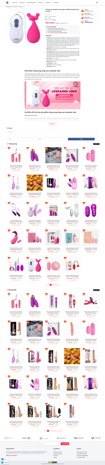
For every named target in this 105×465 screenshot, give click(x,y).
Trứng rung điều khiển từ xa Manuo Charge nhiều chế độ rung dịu (35, 167)
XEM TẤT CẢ (96, 143)
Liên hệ (55, 457)
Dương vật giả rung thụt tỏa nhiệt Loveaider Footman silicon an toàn (16, 340)
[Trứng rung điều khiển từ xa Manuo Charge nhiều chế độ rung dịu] (35, 155)
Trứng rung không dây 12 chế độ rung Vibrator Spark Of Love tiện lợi (72, 249)
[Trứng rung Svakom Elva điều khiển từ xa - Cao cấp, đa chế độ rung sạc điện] (53, 238)
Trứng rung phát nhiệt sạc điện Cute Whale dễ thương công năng (15, 249)
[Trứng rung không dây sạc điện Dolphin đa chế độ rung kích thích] (35, 183)
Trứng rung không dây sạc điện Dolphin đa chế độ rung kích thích (34, 194)
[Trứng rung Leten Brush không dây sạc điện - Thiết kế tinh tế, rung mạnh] (53, 183)
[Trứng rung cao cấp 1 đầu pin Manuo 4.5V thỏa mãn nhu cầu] (35, 238)
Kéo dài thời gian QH (31, 2)
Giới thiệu (56, 455)
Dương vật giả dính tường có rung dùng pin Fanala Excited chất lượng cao (72, 395)
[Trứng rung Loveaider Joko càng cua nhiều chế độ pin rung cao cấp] (35, 265)
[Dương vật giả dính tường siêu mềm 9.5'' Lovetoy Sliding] (91, 356)
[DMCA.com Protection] (52, 462)
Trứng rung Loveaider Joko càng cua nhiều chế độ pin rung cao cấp (34, 277)
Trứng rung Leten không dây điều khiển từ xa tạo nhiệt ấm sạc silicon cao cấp (35, 222)
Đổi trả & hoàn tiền (81, 457)
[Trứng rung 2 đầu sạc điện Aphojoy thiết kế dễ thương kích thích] (16, 210)
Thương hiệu (55, 2)
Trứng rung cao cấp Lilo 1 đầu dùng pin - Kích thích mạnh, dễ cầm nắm (53, 277)
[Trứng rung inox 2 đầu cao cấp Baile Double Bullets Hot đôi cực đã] (53, 155)
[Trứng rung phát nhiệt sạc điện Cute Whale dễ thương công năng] (16, 238)
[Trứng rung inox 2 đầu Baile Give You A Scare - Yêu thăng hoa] (72, 183)
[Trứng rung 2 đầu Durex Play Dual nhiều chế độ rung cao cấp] (91, 183)
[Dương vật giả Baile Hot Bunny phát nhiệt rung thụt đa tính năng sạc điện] (53, 356)
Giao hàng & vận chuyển (82, 452)
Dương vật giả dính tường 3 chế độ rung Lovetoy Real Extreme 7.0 (34, 423)
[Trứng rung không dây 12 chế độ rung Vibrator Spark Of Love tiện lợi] (72, 238)
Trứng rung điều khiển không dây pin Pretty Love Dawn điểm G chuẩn (72, 167)
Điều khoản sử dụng (58, 452)
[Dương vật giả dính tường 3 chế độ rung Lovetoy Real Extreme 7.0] (35, 411)
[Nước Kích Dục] (7, 2)
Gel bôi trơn (48, 2)
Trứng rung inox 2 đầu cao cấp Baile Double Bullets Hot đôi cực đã (53, 167)
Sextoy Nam (22, 2)
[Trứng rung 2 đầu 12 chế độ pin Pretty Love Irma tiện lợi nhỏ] (53, 210)
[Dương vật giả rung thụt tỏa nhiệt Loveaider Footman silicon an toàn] (16, 329)
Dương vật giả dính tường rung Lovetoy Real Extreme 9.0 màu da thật (16, 423)
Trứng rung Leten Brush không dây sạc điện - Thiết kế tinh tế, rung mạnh (53, 194)
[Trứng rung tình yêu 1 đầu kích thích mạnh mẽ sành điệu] (91, 155)
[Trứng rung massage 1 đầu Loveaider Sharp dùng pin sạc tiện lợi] (72, 210)
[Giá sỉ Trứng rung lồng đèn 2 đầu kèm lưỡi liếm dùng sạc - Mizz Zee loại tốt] (91, 238)
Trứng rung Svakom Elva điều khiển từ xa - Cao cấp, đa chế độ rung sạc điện (53, 249)
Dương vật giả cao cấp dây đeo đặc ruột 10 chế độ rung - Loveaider (91, 313)
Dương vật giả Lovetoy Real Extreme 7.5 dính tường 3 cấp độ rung (53, 395)
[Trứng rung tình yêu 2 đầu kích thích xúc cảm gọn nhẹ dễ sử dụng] (16, 155)
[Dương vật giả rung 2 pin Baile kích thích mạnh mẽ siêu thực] (72, 329)
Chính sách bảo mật (58, 453)
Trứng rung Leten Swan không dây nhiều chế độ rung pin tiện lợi (16, 194)
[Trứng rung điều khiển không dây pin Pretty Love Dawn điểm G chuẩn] (72, 155)
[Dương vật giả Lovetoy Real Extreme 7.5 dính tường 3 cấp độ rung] (53, 384)
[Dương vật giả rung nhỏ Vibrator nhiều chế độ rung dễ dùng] (72, 411)
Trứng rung (53, 19)
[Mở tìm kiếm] (97, 2)
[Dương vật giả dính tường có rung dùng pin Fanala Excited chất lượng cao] (72, 384)
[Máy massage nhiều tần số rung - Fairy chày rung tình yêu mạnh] (72, 301)
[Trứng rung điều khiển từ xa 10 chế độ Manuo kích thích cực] (91, 210)
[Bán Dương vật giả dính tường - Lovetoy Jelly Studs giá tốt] (35, 356)
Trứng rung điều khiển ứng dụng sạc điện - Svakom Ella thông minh (72, 277)
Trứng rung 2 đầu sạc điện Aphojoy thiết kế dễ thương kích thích (16, 222)
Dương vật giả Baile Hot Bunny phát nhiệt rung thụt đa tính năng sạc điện (53, 368)
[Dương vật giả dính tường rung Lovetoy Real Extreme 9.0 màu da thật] (16, 411)
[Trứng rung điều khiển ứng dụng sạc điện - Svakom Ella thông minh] (72, 265)
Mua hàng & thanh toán (82, 453)
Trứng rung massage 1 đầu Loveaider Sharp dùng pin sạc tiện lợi (72, 222)
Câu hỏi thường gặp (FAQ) (82, 455)
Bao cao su (40, 2)
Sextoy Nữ (12, 290)
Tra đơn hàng (65, 443)
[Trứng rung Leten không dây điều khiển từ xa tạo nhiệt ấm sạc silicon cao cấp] (35, 210)
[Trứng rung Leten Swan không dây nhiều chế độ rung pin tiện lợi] (16, 183)
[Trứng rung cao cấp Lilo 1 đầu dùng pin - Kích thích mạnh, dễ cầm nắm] (53, 265)
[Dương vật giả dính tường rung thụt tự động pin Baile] (53, 411)
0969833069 (89, 22)
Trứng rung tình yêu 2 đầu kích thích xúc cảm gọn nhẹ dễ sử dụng (16, 167)
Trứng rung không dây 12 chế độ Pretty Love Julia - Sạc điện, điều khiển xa (16, 277)
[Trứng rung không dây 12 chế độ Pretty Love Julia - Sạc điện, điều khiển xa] (16, 265)
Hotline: (12, 455)
